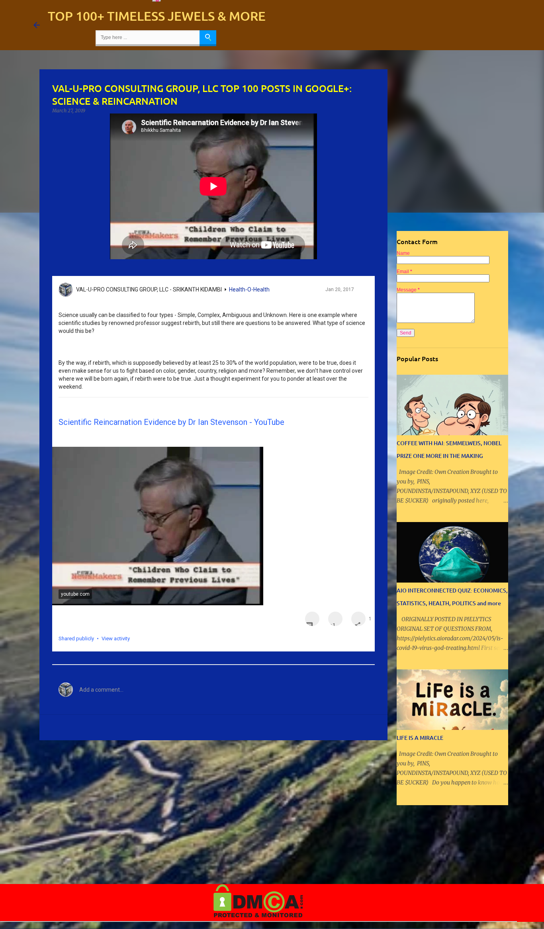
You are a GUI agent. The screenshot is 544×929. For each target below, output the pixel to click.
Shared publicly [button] (76, 638)
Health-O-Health (249, 289)
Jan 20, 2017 (339, 289)
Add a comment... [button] (101, 689)
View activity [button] (116, 638)
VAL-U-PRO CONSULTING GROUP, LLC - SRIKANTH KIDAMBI (149, 289)
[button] (361, 291)
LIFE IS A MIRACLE (420, 737)
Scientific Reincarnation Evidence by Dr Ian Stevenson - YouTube (171, 422)
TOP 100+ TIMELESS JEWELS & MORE (157, 15)
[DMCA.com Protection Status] (258, 916)
